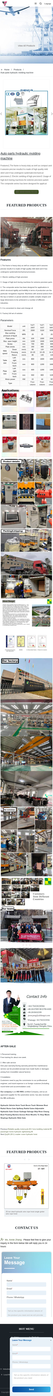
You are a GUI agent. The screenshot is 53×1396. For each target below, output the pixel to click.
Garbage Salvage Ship (28, 1112)
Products (17, 70)
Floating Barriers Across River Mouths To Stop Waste (27, 1115)
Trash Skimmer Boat (39, 1105)
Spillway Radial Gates (25, 1108)
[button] (35, 3)
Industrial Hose (9, 1369)
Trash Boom (25, 1105)
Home (6, 70)
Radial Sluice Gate (8, 1108)
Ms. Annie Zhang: (13, 1239)
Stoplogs (4, 1118)
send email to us (28, 192)
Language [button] (47, 4)
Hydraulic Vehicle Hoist (10, 1105)
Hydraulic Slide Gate (17, 1118)
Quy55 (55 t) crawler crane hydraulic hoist (21, 1134)
